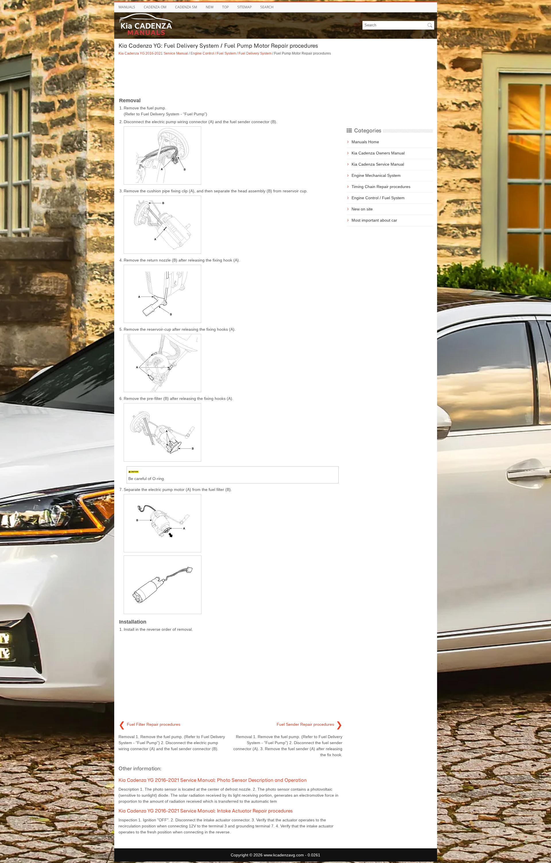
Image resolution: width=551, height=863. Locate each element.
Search (266, 7)
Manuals (127, 7)
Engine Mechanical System (376, 175)
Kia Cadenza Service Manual (378, 164)
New (210, 7)
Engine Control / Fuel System (213, 53)
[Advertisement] (230, 76)
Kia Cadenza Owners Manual (378, 153)
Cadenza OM (155, 7)
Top (225, 7)
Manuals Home (365, 142)
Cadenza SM (186, 7)
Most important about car (374, 220)
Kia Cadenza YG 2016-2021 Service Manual (153, 53)
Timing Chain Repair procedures (381, 186)
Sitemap (244, 7)
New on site (362, 209)
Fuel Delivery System (254, 53)
